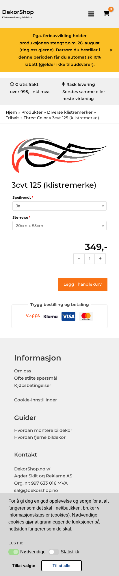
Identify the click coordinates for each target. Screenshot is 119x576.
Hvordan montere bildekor (43, 430)
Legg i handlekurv (83, 284)
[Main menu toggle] (91, 14)
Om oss (22, 371)
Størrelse (21, 217)
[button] (13, 552)
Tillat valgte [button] (23, 565)
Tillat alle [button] (61, 565)
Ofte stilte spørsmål (35, 378)
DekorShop (18, 12)
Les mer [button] (16, 542)
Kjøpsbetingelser (32, 385)
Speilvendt (22, 197)
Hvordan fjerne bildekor (40, 437)
